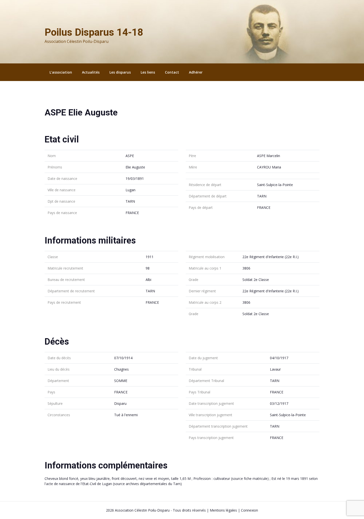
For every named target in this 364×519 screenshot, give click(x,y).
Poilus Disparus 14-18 (94, 32)
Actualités (91, 72)
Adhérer (196, 72)
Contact (172, 72)
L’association (61, 72)
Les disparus (120, 72)
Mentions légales (223, 510)
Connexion (249, 510)
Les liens (148, 72)
